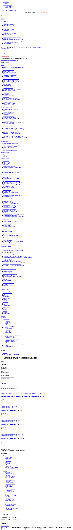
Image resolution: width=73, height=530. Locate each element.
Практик (5, 155)
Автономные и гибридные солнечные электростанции (16, 256)
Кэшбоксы (6, 30)
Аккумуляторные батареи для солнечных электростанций (17, 257)
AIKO (4, 294)
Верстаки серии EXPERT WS (10, 203)
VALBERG (6, 303)
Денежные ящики (7, 234)
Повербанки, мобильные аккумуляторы (13, 241)
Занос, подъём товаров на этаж (13, 335)
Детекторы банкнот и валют (10, 232)
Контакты (5, 345)
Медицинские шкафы (8, 187)
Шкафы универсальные (9, 112)
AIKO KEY (6, 161)
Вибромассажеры (7, 281)
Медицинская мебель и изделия (11, 32)
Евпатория (8, 348)
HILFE (5, 299)
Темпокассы (6, 93)
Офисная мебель (7, 34)
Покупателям (6, 319)
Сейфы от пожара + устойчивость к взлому (13, 67)
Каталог (5, 63)
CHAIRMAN (6, 305)
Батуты (5, 279)
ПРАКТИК (6, 304)
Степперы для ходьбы (8, 275)
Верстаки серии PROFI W (9, 209)
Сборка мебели (10, 336)
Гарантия (8, 323)
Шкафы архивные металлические (11, 109)
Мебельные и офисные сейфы (10, 72)
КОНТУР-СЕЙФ (7, 293)
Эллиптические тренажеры (10, 274)
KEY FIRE (6, 164)
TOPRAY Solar (7, 308)
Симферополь (9, 346)
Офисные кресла (7, 222)
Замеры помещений (11, 341)
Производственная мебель (9, 33)
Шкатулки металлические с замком (11, 172)
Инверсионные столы (8, 283)
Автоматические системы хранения (12, 167)
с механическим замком (9, 103)
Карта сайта (9, 466)
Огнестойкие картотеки (9, 90)
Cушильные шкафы (8, 201)
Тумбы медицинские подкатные (11, 193)
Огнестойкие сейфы (8, 71)
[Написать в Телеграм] (11, 56)
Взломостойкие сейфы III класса (11, 80)
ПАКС (5, 156)
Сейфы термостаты (8, 191)
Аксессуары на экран (8, 202)
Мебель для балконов (8, 123)
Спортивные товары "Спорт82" (11, 42)
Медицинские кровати (8, 183)
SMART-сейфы (7, 84)
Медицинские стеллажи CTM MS (11, 184)
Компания (5, 327)
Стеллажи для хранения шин (10, 138)
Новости (8, 330)
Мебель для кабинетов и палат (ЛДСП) (12, 182)
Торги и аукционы (10, 326)
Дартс (4, 286)
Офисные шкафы (7, 225)
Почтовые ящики (7, 28)
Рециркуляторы (7, 190)
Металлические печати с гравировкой (12, 145)
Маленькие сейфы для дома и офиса (12, 99)
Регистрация (9, 7)
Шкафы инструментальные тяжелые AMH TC (14, 216)
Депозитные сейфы (8, 86)
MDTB (5, 300)
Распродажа (3, 317)
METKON (5, 312)
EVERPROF (6, 296)
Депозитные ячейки (8, 88)
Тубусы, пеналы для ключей (10, 150)
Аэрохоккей (6, 284)
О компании (9, 328)
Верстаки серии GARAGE (9, 205)
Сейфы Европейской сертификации (12, 89)
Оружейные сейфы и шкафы (10, 75)
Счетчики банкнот (7, 231)
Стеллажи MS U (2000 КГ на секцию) (12, 131)
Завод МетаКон (7, 291)
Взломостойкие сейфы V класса (11, 82)
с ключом (5, 100)
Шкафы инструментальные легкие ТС (12, 215)
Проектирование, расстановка (13, 342)
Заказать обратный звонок (7, 50)
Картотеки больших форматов (10, 117)
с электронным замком (8, 104)
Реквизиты (9, 332)
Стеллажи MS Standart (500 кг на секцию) (13, 129)
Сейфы (5, 23)
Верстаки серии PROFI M (9, 207)
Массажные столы (7, 280)
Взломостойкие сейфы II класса (11, 79)
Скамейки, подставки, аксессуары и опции (13, 122)
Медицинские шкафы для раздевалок (12, 188)
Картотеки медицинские (9, 179)
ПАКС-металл (6, 313)
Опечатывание (7, 26)
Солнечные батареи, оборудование (11, 489)
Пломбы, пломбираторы (9, 147)
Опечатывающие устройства (10, 146)
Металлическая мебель (8, 24)
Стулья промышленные (9, 210)
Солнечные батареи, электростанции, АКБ (13, 39)
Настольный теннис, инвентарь (11, 277)
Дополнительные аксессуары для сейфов (13, 91)
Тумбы (5, 212)
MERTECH (6, 307)
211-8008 (38, 47)
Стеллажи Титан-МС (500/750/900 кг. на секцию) (15, 137)
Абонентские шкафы (8, 116)
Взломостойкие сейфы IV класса (11, 81)
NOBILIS (5, 302)
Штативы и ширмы (8, 196)
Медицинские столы (8, 186)
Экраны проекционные (9, 244)
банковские (6, 94)
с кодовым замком (7, 102)
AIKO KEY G (6, 163)
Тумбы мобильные (7, 121)
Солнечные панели (8, 260)
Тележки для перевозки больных (11, 192)
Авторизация (9, 6)
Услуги (5, 333)
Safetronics (5, 309)
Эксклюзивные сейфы (8, 85)
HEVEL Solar (6, 298)
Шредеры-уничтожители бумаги (11, 235)
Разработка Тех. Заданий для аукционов (16, 344)
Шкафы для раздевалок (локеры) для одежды (14, 110)
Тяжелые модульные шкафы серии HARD (13, 214)
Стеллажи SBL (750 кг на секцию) (11, 133)
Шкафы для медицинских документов (12, 195)
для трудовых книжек (8, 95)
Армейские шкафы (8, 76)
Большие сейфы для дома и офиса (11, 98)
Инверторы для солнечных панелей (12, 264)
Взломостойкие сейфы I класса (10, 77)
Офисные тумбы (7, 224)
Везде (4, 21)
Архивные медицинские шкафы (11, 178)
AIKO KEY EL (7, 162)
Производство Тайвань (9, 166)
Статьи (8, 331)
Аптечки (5, 177)
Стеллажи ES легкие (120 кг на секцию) (13, 136)
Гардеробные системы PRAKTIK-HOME (13, 250)
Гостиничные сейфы (8, 73)
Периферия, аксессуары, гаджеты (11, 37)
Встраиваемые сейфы (8, 70)
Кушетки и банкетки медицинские (11, 181)
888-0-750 (5, 48)
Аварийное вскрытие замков (13, 339)
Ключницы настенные (8, 29)
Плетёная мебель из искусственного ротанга (14, 41)
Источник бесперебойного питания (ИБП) (13, 265)
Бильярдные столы (8, 285)
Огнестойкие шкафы (8, 119)
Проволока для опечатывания (10, 143)
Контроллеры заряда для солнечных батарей (14, 262)
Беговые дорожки (7, 271)
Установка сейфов (10, 337)
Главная (5, 353)
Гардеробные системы (8, 38)
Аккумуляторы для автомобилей (11, 259)
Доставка (8, 322)
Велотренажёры (7, 272)
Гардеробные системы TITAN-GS (11, 249)
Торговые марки (7, 43)
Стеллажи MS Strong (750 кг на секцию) (13, 128)
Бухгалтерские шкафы (8, 113)
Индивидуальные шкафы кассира (11, 118)
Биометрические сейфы (9, 68)
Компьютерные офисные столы (11, 221)
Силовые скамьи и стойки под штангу (12, 276)
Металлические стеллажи (9, 25)
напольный (6, 97)
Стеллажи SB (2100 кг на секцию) (11, 132)
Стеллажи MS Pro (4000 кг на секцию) (12, 135)
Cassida (5, 311)
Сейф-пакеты (6, 148)
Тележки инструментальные (10, 211)
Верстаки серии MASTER (9, 206)
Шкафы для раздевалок (9, 226)
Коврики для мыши (8, 240)
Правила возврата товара (12, 324)
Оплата (8, 321)
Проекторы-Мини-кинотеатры (10, 242)
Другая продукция (10, 485)
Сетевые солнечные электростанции (12, 261)
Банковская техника (8, 35)
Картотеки (6, 114)
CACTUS (5, 295)
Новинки (3, 316)
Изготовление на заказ (11, 340)
